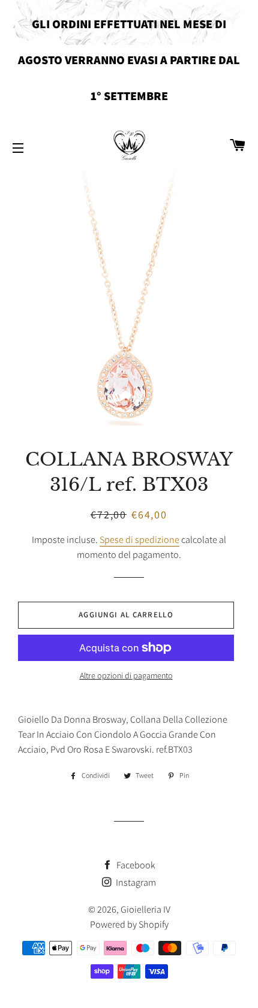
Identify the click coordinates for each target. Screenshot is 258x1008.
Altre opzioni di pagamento (126, 675)
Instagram (135, 882)
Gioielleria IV (145, 909)
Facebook (135, 865)
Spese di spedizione (139, 539)
